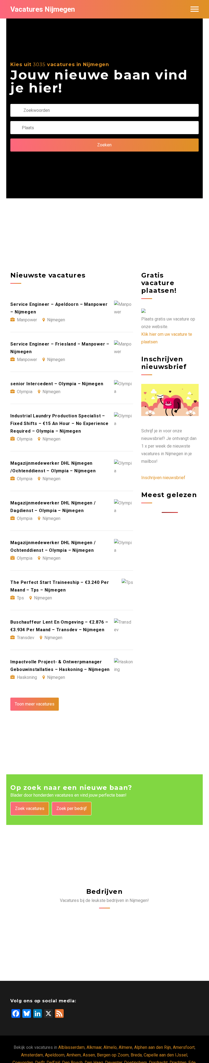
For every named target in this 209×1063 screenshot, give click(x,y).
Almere (125, 1047)
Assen (89, 1055)
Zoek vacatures (29, 808)
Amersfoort (184, 1047)
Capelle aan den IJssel (165, 1055)
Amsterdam (32, 1055)
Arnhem (73, 1055)
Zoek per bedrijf (71, 808)
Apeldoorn (54, 1055)
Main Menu (194, 9)
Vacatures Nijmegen (42, 9)
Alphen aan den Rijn (152, 1047)
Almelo (110, 1047)
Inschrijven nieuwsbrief (163, 477)
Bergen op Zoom (113, 1055)
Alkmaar (94, 1047)
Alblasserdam (71, 1047)
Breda (136, 1055)
